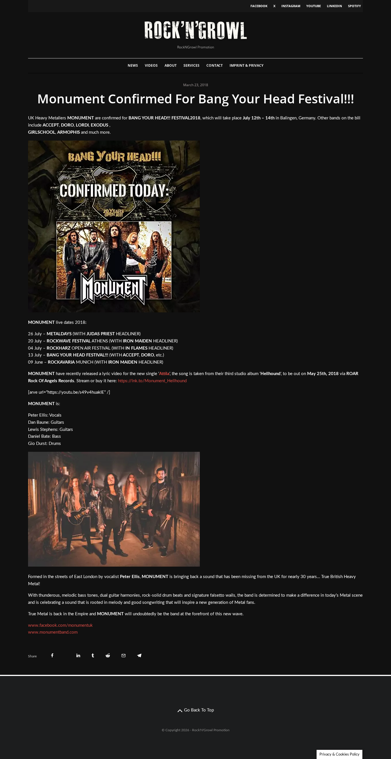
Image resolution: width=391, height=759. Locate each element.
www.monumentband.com (53, 632)
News (133, 65)
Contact (214, 65)
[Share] (52, 655)
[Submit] (108, 655)
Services (191, 65)
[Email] (123, 655)
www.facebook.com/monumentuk (60, 625)
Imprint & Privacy (246, 65)
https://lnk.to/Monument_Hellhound (152, 381)
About (171, 65)
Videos (151, 65)
